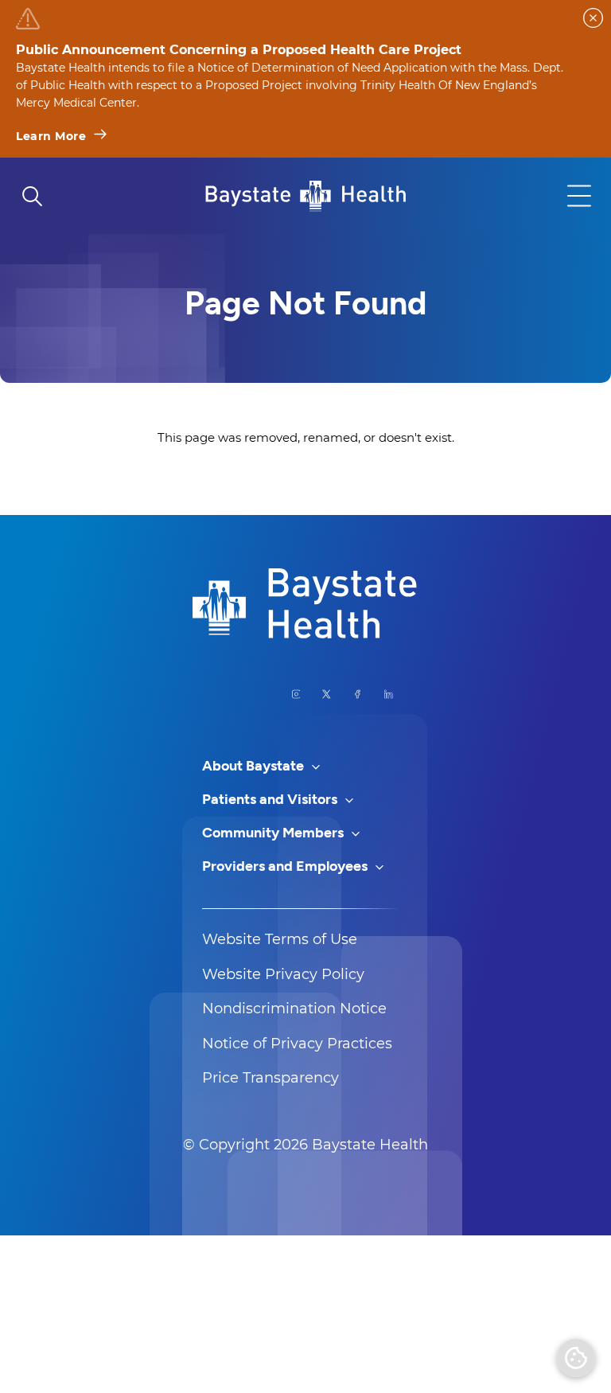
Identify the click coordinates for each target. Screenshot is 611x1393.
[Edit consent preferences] (576, 1358)
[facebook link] (357, 694)
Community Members (274, 832)
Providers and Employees (286, 866)
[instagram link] (296, 694)
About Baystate (254, 766)
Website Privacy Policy (283, 974)
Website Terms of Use (279, 939)
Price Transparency (270, 1078)
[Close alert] (593, 18)
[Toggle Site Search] (32, 196)
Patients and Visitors (271, 799)
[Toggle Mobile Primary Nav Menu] (579, 196)
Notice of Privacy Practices (297, 1043)
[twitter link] (326, 694)
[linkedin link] (388, 694)
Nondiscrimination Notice (294, 1008)
